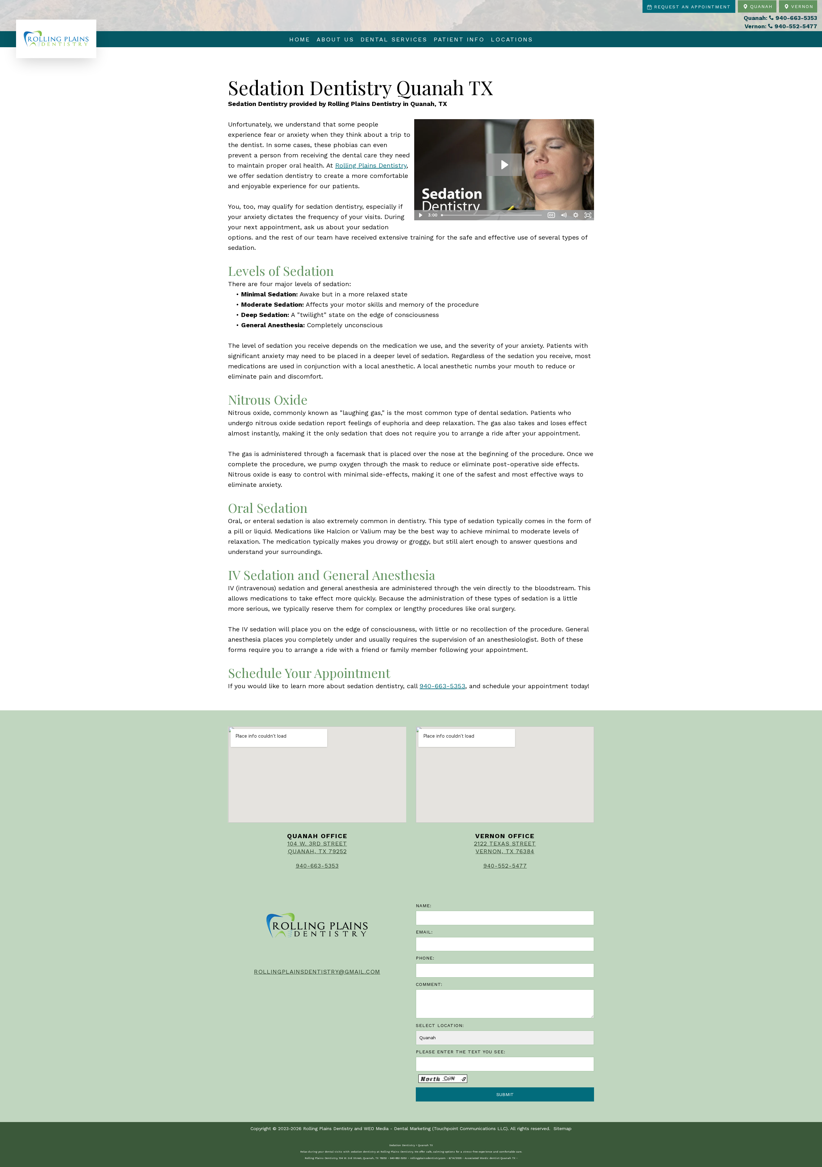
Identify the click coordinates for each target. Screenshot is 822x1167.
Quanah (760, 6)
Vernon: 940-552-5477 (781, 26)
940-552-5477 (505, 865)
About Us (335, 39)
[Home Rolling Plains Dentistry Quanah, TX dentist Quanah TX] (56, 39)
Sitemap (563, 1128)
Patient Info (459, 39)
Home (299, 39)
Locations (512, 39)
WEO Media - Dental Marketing (397, 1128)
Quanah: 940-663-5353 (780, 17)
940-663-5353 (442, 686)
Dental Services (394, 39)
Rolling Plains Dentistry (371, 165)
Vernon (801, 6)
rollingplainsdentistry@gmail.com (317, 971)
